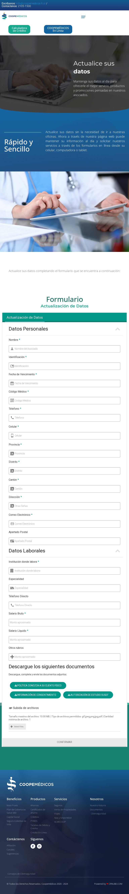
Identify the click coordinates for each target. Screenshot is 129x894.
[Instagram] (39, 846)
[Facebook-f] (33, 846)
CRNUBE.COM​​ (115, 883)
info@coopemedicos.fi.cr (31, 3)
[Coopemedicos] (14, 17)
